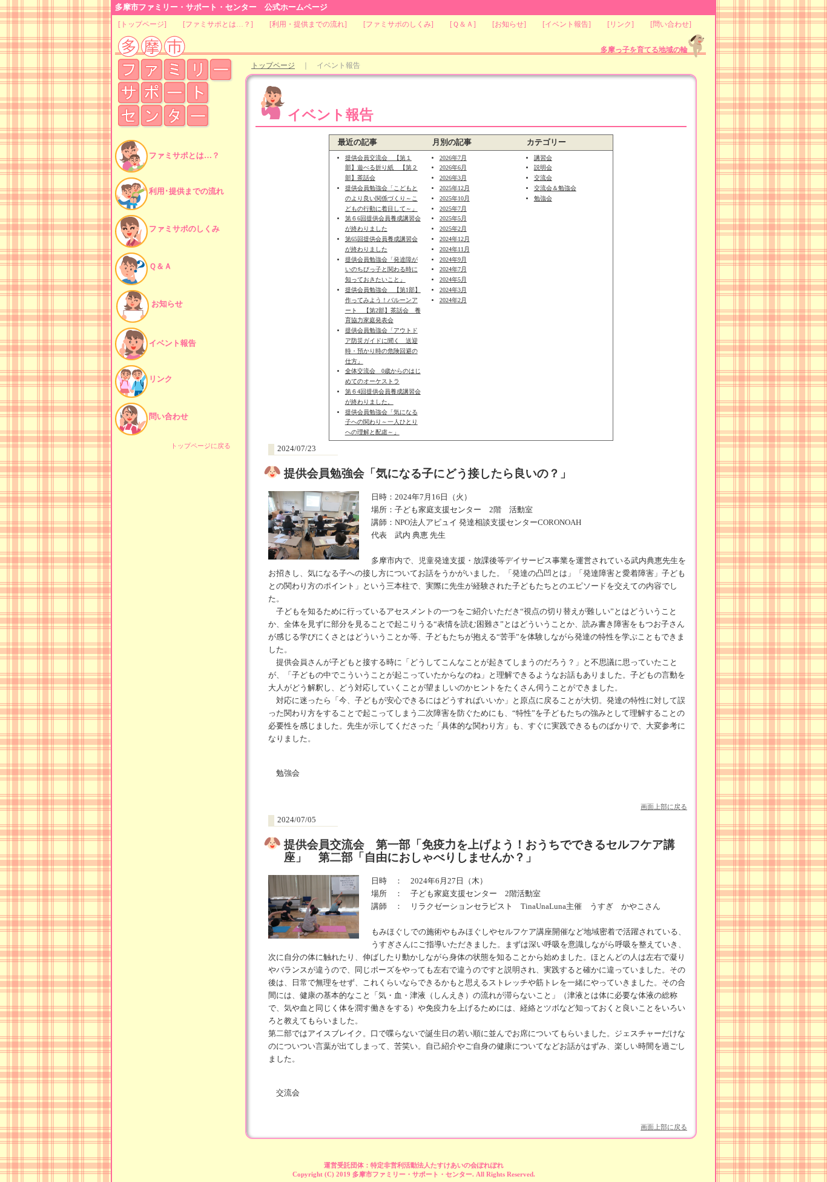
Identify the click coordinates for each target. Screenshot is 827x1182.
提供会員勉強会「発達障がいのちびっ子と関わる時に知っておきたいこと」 (381, 269)
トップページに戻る (201, 445)
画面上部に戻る (664, 806)
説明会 (543, 167)
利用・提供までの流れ (308, 24)
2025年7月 (453, 208)
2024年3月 (453, 289)
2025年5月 (453, 218)
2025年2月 (453, 228)
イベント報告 (566, 24)
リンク (620, 24)
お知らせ (509, 24)
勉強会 (543, 198)
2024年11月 (455, 249)
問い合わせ (671, 24)
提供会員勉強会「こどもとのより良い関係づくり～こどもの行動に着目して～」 (381, 198)
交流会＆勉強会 (555, 188)
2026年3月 (453, 177)
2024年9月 (453, 259)
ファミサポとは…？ (218, 24)
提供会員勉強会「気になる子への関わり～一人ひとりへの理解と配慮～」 (381, 422)
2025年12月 (455, 188)
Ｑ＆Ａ (462, 24)
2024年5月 (453, 279)
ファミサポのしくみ (398, 24)
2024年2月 (453, 300)
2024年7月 (453, 269)
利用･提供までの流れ (186, 191)
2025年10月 (455, 198)
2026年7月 (453, 157)
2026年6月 (453, 167)
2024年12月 (455, 239)
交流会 (543, 177)
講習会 (543, 157)
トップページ (142, 24)
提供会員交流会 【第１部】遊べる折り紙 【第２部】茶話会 (381, 168)
